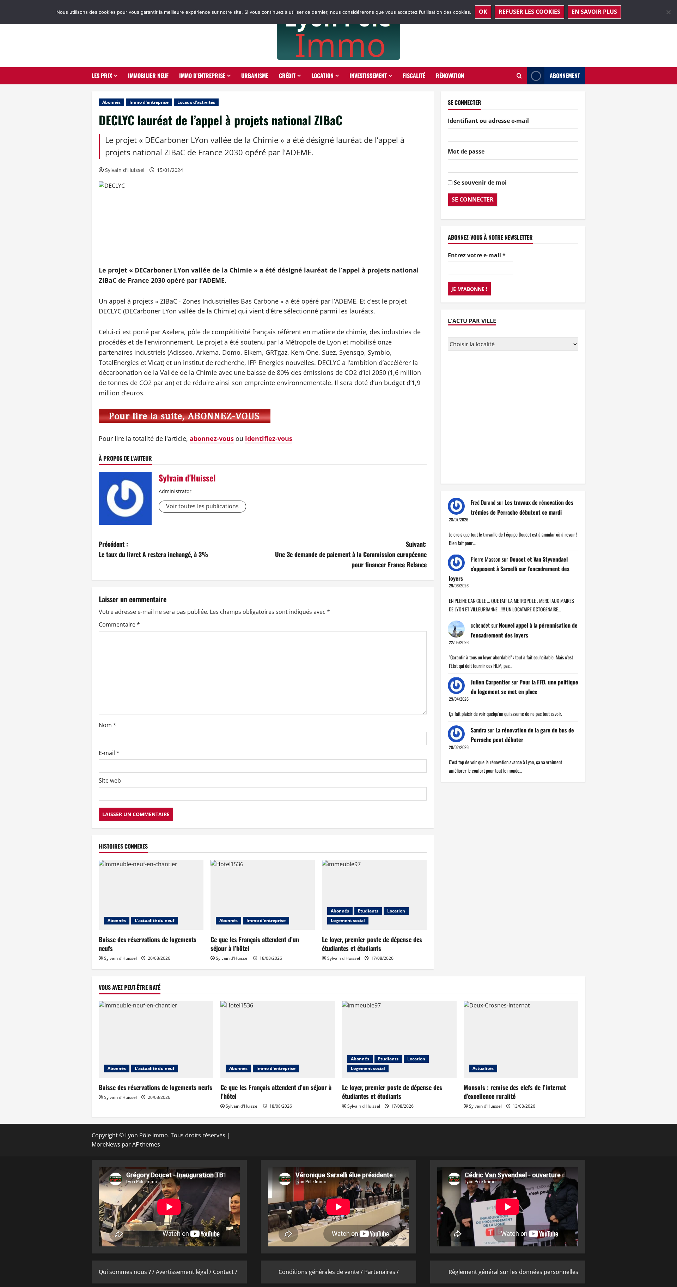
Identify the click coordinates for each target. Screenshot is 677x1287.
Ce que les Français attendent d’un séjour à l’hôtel (255, 944)
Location (322, 75)
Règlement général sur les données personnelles (513, 1272)
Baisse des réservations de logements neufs (147, 944)
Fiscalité (414, 75)
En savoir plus (594, 12)
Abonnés (111, 102)
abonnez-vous (212, 438)
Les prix (102, 75)
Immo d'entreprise (149, 102)
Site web (110, 780)
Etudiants (368, 911)
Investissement (368, 75)
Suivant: (351, 554)
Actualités (483, 1068)
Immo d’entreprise (202, 75)
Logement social (348, 920)
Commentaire (119, 624)
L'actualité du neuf (155, 920)
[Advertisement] (513, 418)
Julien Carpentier (490, 681)
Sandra (478, 730)
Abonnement (565, 75)
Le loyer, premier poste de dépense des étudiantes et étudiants (372, 944)
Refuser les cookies (529, 12)
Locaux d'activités (196, 102)
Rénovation (450, 75)
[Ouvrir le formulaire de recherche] (519, 76)
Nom (107, 725)
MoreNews (106, 1144)
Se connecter (473, 199)
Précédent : (153, 549)
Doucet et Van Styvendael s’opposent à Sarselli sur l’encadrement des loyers (509, 568)
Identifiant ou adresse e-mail (488, 120)
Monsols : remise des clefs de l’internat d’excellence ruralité (515, 1092)
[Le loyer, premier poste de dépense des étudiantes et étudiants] (374, 895)
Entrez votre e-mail (477, 255)
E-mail (109, 753)
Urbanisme (254, 75)
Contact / (225, 1272)
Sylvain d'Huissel (125, 170)
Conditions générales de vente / (321, 1272)
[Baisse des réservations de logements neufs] (151, 895)
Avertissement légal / (184, 1272)
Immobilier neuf (148, 75)
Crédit (287, 75)
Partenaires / (381, 1272)
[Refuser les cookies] (668, 12)
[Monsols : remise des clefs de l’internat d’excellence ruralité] (521, 1039)
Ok (483, 12)
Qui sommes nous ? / (127, 1272)
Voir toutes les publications (202, 506)
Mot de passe (466, 151)
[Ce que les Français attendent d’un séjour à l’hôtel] (263, 895)
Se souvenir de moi (480, 182)
